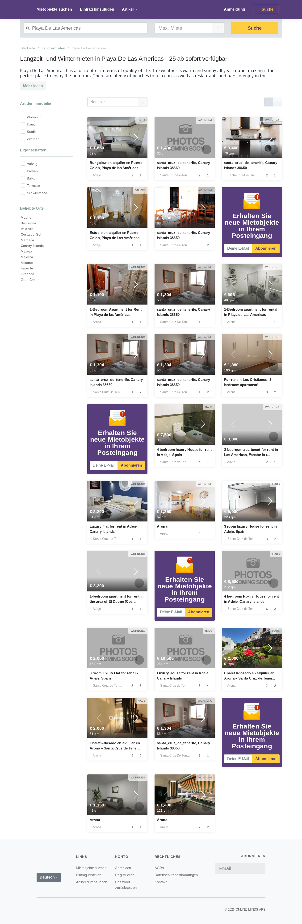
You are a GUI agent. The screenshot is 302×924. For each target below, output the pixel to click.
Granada (27, 274)
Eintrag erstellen (88, 875)
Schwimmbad (37, 193)
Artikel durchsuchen (91, 882)
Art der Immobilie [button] (35, 104)
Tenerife (27, 268)
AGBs (159, 868)
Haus (31, 124)
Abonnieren (266, 248)
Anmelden (123, 868)
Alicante (27, 263)
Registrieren (124, 875)
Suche (255, 28)
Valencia (27, 229)
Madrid (26, 217)
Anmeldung (234, 9)
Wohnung (34, 117)
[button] (99, 137)
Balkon (32, 178)
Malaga (26, 251)
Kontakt (161, 882)
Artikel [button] (128, 9)
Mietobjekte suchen (54, 9)
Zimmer (33, 139)
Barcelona (28, 223)
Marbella (27, 240)
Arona (162, 526)
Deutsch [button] (47, 877)
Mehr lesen (33, 86)
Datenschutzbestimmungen (176, 875)
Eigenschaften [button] (33, 150)
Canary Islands (32, 246)
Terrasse (33, 185)
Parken (32, 171)
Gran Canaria (31, 279)
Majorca (27, 257)
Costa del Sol (31, 234)
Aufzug (32, 164)
